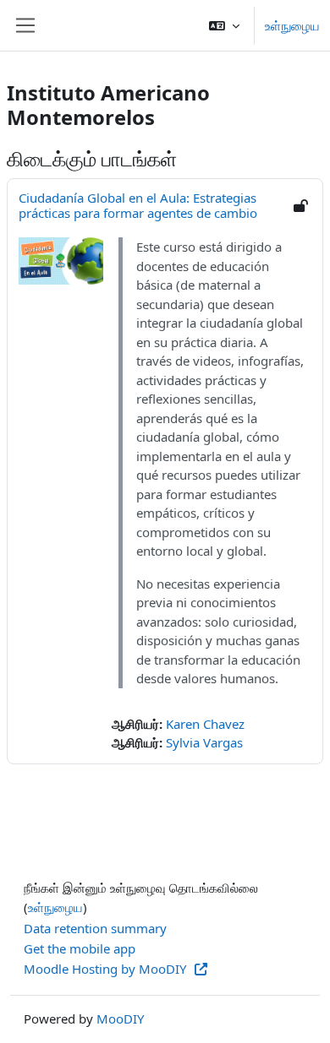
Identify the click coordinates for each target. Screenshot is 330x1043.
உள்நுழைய (292, 25)
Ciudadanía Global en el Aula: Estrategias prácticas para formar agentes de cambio (138, 205)
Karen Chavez (205, 723)
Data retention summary (95, 928)
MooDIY (120, 1018)
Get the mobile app (79, 948)
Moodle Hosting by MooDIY (107, 968)
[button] (224, 25)
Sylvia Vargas (204, 742)
